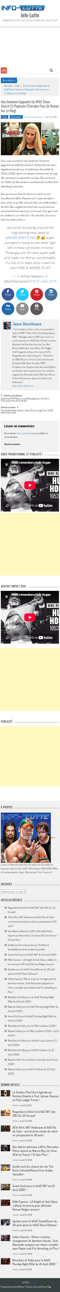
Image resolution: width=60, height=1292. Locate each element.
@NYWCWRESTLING (20, 237)
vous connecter (24, 433)
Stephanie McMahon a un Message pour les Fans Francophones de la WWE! (25, 399)
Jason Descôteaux (34, 116)
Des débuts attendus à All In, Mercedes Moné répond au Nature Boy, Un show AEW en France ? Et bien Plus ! (33, 935)
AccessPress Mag (42, 1286)
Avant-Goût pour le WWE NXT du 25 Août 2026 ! (32, 954)
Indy (17, 85)
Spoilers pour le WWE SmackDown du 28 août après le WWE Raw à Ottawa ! (34, 1223)
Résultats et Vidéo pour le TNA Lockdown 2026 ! (32, 1025)
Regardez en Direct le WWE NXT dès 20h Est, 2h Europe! (34, 1113)
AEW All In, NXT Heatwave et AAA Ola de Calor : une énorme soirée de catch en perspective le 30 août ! (32, 922)
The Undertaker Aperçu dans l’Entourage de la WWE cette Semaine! (27, 411)
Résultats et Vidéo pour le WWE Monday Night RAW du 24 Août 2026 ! (34, 1262)
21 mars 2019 (46, 281)
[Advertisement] (30, 47)
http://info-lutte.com (23, 385)
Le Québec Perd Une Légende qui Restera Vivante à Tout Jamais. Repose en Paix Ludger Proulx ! (35, 1096)
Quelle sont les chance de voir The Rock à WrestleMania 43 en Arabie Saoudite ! (32, 1170)
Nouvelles (16, 117)
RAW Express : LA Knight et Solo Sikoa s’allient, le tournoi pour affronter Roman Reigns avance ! (34, 1205)
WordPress (19, 1286)
